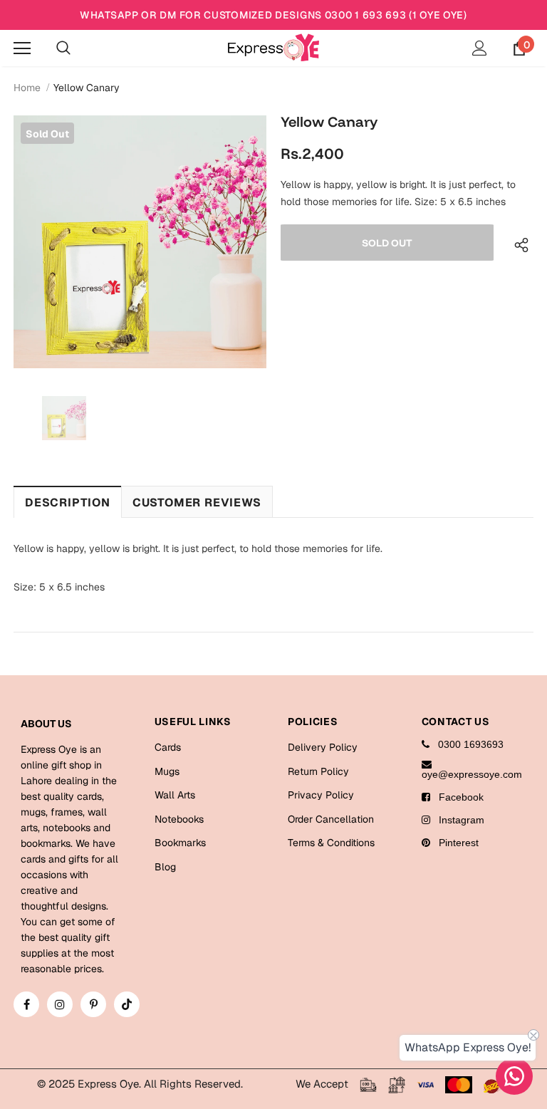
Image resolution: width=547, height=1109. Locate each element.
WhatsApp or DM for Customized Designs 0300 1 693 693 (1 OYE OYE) (273, 15)
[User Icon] (479, 48)
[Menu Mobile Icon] (22, 48)
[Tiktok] (127, 1004)
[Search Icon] (63, 48)
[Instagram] (60, 1004)
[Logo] (273, 47)
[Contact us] (514, 1076)
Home (27, 87)
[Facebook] (26, 1004)
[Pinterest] (93, 1004)
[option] (140, 241)
